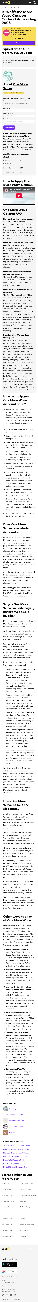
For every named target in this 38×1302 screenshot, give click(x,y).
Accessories (19, 92)
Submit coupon (9, 127)
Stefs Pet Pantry (25, 1207)
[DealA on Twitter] (3, 1295)
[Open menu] (30, 3)
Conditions (6, 119)
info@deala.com (10, 1291)
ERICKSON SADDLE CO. (10, 1236)
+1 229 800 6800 (10, 1289)
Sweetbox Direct (7, 1219)
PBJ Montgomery (25, 1189)
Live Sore (23, 1236)
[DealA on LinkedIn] (15, 1295)
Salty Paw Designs (7, 1230)
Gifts (5, 92)
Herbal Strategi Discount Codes (16, 1167)
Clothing (11, 92)
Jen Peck (23, 1213)
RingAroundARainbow (9, 1201)
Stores (8, 8)
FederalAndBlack (7, 1195)
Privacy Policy (16, 1299)
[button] (19, 33)
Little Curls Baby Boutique (28, 1195)
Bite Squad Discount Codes (14, 1163)
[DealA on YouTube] (11, 1295)
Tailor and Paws (25, 1230)
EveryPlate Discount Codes (14, 1160)
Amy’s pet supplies (7, 1213)
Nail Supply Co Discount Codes (16, 1153)
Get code (19, 43)
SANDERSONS (6, 1189)
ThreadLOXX (6, 1183)
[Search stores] (34, 3)
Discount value (8, 113)
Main (3, 8)
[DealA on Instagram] (7, 1295)
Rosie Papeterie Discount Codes (16, 1149)
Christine (23, 1219)
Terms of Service (6, 1299)
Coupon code (7, 108)
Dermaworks (6, 1207)
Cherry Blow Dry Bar (26, 1183)
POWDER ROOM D (8, 1225)
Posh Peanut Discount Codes (15, 1156)
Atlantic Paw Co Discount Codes (16, 1146)
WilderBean (23, 1201)
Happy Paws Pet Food (27, 1225)
